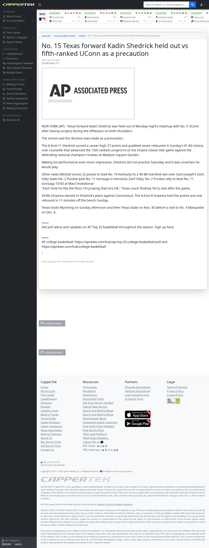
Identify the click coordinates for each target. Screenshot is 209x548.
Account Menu (16, 20)
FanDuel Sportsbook (137, 391)
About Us (46, 438)
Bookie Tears (15, 72)
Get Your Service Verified (98, 403)
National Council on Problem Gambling (114, 504)
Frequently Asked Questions (100, 422)
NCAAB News (48, 62)
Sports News (14, 42)
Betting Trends (16, 84)
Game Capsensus (17, 98)
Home (44, 387)
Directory (12, 58)
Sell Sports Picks (51, 446)
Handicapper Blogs (94, 418)
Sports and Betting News (64, 35)
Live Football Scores (137, 395)
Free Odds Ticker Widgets (98, 426)
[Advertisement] (123, 281)
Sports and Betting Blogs (98, 414)
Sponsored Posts (93, 399)
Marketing (89, 391)
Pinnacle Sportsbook (138, 387)
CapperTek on (91, 442)
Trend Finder (14, 89)
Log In (18, 543)
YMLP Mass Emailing (95, 438)
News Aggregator (17, 103)
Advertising (90, 395)
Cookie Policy (175, 395)
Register (6, 543)
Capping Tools (49, 410)
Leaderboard (15, 54)
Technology (90, 387)
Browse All (13, 120)
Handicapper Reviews (20, 63)
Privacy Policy (175, 391)
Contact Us (47, 450)
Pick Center (14, 32)
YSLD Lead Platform (95, 434)
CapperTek (45, 35)
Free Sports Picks (93, 430)
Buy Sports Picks (51, 442)
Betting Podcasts (17, 108)
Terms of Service (177, 387)
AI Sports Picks (134, 399)
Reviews (46, 407)
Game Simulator (17, 93)
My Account (14, 16)
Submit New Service (95, 407)
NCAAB (82, 35)
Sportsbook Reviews (19, 68)
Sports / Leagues (17, 37)
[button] (202, 4)
